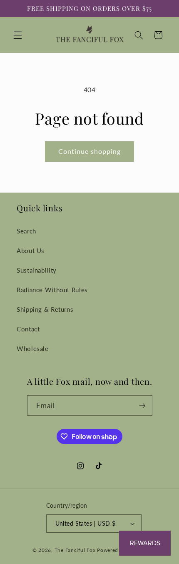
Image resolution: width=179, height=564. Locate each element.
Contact (28, 329)
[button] (17, 35)
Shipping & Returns (45, 309)
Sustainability (37, 270)
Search (26, 231)
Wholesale (33, 348)
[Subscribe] (142, 405)
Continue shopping (89, 151)
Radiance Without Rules (52, 289)
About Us (31, 250)
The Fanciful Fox (75, 550)
